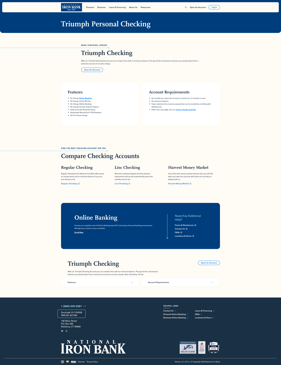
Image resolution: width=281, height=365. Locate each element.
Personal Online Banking (174, 314)
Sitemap (81, 361)
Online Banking (85, 98)
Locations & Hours (183, 235)
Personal (90, 7)
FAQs (177, 232)
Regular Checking (69, 183)
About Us (133, 7)
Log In (214, 7)
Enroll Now (78, 232)
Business (101, 7)
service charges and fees (186, 109)
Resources (145, 7)
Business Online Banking (174, 317)
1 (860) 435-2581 (71, 306)
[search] (185, 7)
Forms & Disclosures (184, 225)
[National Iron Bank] (71, 7)
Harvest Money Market (178, 183)
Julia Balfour (185, 361)
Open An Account (198, 7)
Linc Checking (121, 183)
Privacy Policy (92, 361)
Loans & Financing (117, 7)
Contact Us (180, 228)
